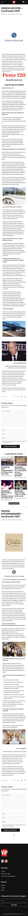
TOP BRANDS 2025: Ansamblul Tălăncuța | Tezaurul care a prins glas (7, 470)
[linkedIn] (21, 396)
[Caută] (25, 2)
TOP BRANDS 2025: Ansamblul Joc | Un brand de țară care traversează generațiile (20, 471)
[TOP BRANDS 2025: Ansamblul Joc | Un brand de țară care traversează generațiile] (21, 461)
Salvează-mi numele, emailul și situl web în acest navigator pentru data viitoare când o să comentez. (15, 442)
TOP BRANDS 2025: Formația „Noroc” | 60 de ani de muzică (20, 493)
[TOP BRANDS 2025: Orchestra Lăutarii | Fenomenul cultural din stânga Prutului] (7, 485)
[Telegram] (25, 396)
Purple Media (23, 914)
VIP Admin (5, 14)
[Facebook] (14, 396)
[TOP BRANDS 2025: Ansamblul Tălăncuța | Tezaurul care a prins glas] (7, 461)
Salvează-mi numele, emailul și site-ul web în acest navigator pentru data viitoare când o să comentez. (14, 825)
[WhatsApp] (18, 396)
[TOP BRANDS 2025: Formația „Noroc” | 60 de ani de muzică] (21, 485)
